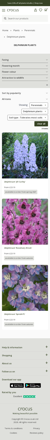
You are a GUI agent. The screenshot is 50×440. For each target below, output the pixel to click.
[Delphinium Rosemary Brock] (25, 222)
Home (5, 30)
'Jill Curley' (14, 181)
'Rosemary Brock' (18, 248)
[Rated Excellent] (30, 396)
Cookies (13, 432)
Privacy (36, 428)
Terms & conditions (14, 428)
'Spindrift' (14, 314)
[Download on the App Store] (17, 385)
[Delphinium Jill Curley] (25, 155)
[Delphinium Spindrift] (25, 288)
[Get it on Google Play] (33, 385)
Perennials (29, 30)
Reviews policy (36, 432)
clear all (41, 123)
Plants (16, 30)
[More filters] (47, 85)
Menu (3, 10)
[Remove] (45, 105)
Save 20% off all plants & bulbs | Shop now (25, 3)
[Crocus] (25, 411)
